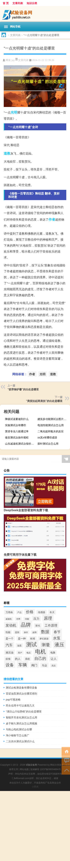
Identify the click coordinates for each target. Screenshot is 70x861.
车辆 (22, 664)
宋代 (37, 625)
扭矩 (17, 632)
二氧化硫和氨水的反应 (51, 431)
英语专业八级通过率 (17, 431)
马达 (44, 665)
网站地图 (24, 769)
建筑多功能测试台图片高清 (53, 419)
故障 (34, 632)
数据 (45, 631)
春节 (57, 631)
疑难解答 (34, 769)
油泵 (19, 645)
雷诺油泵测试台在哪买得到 (21, 693)
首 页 (6, 3)
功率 (18, 618)
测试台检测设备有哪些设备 (21, 687)
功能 (27, 618)
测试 (31, 644)
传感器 (41, 612)
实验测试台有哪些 (15, 425)
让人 (54, 658)
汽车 (9, 644)
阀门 (34, 665)
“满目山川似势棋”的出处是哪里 (24, 711)
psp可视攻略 (13, 699)
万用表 (9, 612)
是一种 (22, 638)
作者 (52, 219)
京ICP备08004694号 (50, 769)
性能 (8, 632)
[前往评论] (66, 760)
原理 (48, 618)
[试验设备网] (35, 14)
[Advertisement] (35, 826)
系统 (27, 659)
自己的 (40, 658)
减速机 (9, 618)
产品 (19, 612)
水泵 (56, 638)
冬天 (52, 612)
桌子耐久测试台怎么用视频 (21, 723)
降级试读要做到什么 (17, 419)
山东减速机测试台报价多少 (20, 443)
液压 (59, 644)
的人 (18, 659)
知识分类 (32, 3)
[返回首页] (66, 751)
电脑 (52, 652)
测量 (45, 644)
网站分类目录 (57, 764)
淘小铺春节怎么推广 (17, 735)
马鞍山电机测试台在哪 (19, 729)
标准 (32, 638)
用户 (20, 652)
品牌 (26, 624)
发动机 (11, 625)
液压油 (9, 652)
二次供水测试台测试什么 (20, 741)
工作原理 (51, 625)
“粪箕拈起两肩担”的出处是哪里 (44, 401)
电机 (40, 651)
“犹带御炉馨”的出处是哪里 (23, 389)
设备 (10, 664)
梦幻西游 (44, 638)
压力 (36, 618)
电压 (29, 652)
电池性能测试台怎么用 (51, 425)
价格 (29, 611)
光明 (14, 112)
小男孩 (35, 786)
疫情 (8, 659)
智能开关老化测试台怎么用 (21, 717)
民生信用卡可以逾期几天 (20, 705)
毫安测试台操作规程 (17, 437)
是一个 (9, 638)
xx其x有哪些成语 (47, 437)
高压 (54, 665)
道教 (7, 153)
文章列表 (18, 3)
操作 (26, 632)
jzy (13, 60)
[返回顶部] (66, 770)
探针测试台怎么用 (48, 443)
